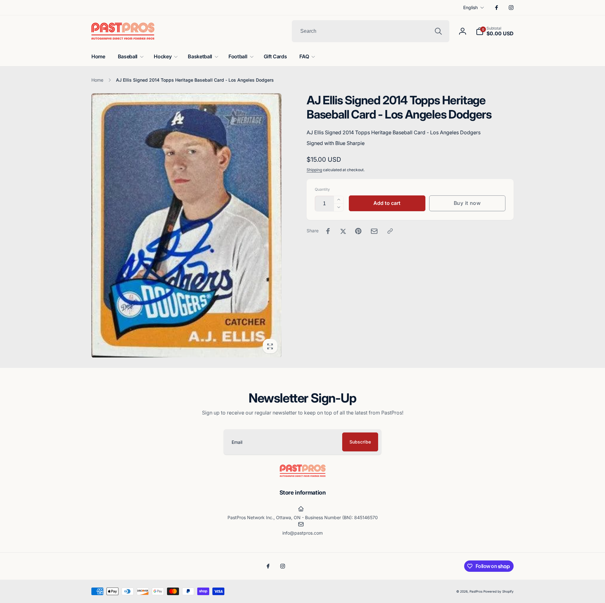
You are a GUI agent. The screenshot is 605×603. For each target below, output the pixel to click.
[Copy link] (390, 231)
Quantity (322, 189)
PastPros (476, 591)
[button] (495, 31)
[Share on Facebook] (328, 231)
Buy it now (467, 203)
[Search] (438, 31)
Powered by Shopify (498, 591)
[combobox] (370, 31)
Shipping (314, 169)
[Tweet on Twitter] (343, 231)
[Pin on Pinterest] (358, 231)
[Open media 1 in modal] (186, 225)
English (470, 7)
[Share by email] (374, 231)
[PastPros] (303, 475)
